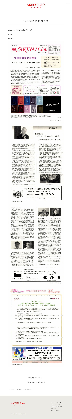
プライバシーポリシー (55, 411)
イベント (19, 389)
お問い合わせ (53, 408)
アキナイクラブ (11, 389)
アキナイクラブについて (56, 402)
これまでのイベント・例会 (56, 406)
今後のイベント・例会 (55, 404)
